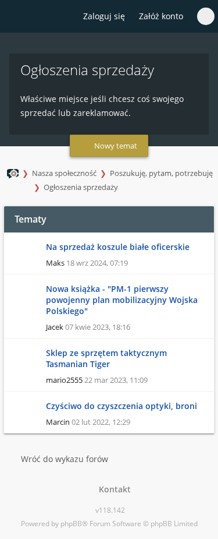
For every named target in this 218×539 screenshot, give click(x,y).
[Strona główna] (15, 17)
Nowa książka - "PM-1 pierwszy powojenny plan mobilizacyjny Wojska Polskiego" (122, 299)
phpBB (71, 524)
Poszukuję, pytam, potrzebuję (161, 173)
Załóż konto (161, 16)
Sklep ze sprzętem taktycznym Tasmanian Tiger (106, 358)
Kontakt (112, 489)
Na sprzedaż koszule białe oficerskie (118, 246)
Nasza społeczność (64, 173)
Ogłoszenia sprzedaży (81, 187)
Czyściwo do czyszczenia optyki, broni (121, 405)
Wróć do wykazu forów (64, 458)
